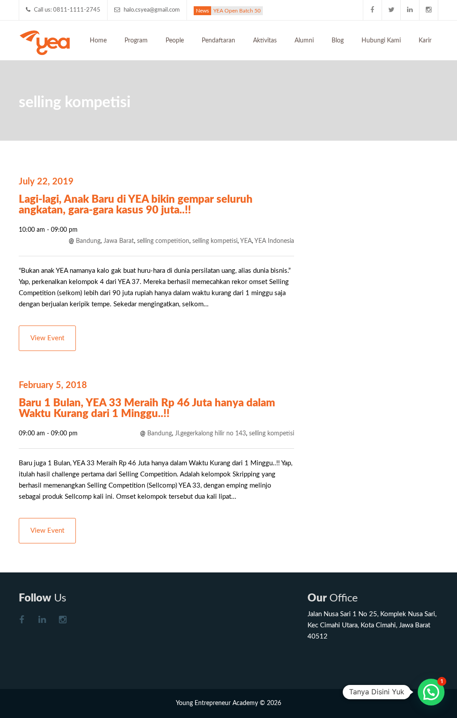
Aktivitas (265, 41)
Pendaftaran (218, 41)
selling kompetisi (214, 241)
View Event (47, 338)
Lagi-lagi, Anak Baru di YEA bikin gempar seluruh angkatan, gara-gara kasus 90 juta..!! (136, 205)
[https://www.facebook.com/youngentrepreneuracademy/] (21, 620)
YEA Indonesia (274, 241)
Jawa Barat (119, 241)
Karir (425, 41)
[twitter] (391, 10)
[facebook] (372, 10)
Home (98, 41)
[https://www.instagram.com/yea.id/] (62, 620)
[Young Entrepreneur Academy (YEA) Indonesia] (45, 42)
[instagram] (429, 10)
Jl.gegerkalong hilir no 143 (210, 433)
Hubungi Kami (381, 41)
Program (136, 41)
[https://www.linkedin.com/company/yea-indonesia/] (42, 620)
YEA (246, 241)
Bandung (88, 241)
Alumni (304, 41)
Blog (338, 41)
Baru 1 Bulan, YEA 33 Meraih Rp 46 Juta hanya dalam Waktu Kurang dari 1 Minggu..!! (147, 408)
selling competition (163, 241)
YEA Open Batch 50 (237, 10)
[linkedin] (410, 10)
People (175, 41)
